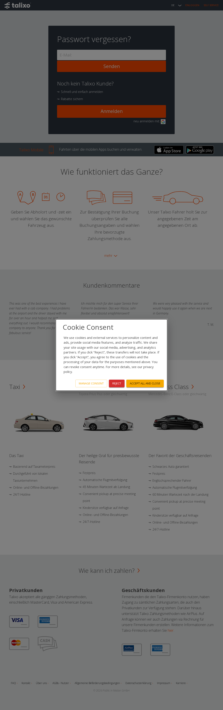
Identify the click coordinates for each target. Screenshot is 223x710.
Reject (116, 383)
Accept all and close (145, 383)
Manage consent (91, 383)
